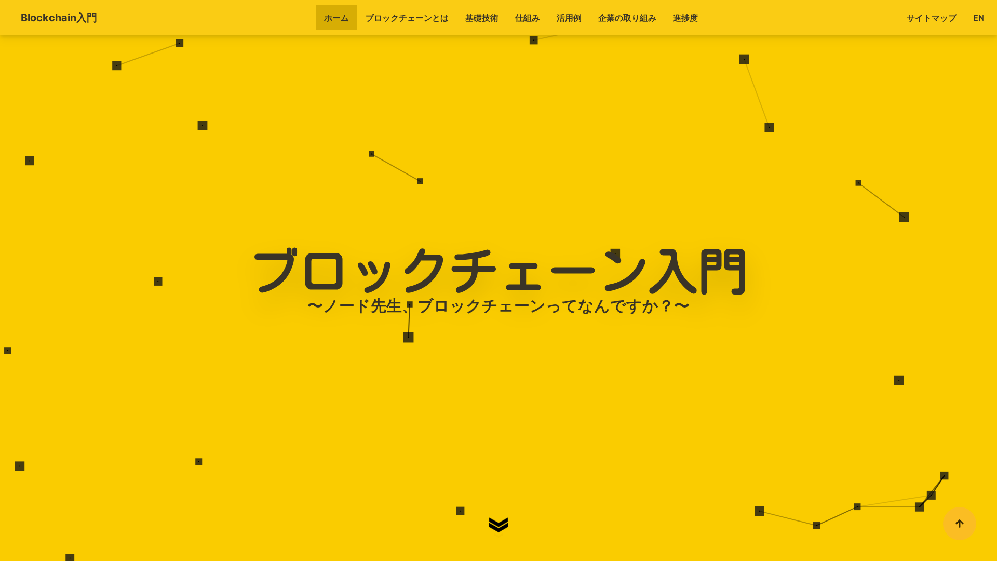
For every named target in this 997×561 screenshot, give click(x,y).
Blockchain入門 (59, 17)
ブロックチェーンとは (407, 17)
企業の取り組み (627, 17)
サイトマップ (931, 17)
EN (979, 17)
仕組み (527, 17)
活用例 (569, 17)
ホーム (336, 17)
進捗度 (685, 17)
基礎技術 (481, 17)
